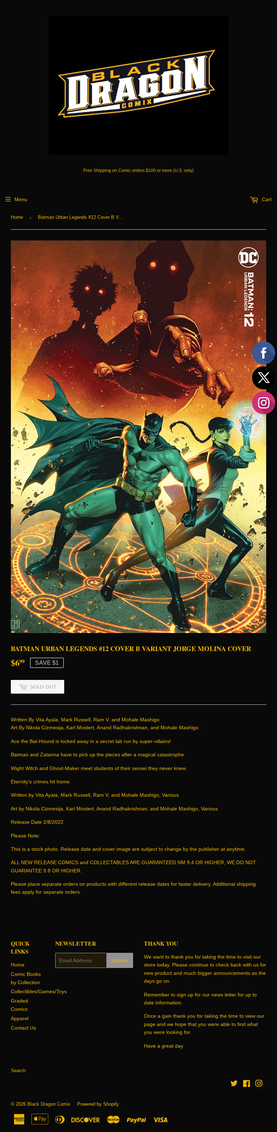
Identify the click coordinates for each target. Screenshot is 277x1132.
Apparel (19, 1018)
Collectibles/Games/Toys (39, 991)
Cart (266, 199)
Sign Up (119, 960)
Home (17, 217)
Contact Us (23, 1028)
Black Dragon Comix (48, 1104)
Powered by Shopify (98, 1104)
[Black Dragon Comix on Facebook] (246, 1084)
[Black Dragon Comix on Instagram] (259, 1084)
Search (18, 1070)
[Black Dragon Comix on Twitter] (234, 1084)
